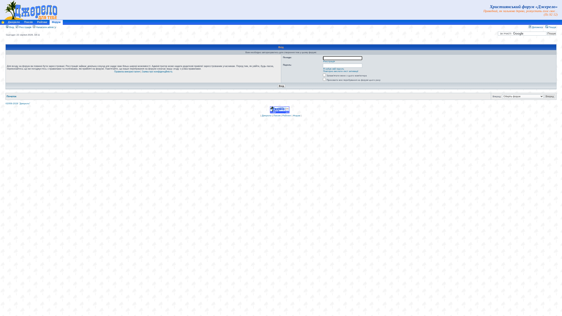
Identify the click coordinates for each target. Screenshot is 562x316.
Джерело (14, 22)
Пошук (552, 27)
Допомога (537, 27)
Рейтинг (42, 22)
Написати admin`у (46, 27)
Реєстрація (24, 27)
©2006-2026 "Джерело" (17, 103)
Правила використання (127, 71)
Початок (11, 96)
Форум (56, 22)
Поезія (28, 22)
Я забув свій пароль (333, 69)
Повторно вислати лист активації (340, 71)
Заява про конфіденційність (157, 71)
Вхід (11, 27)
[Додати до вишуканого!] (3, 23)
